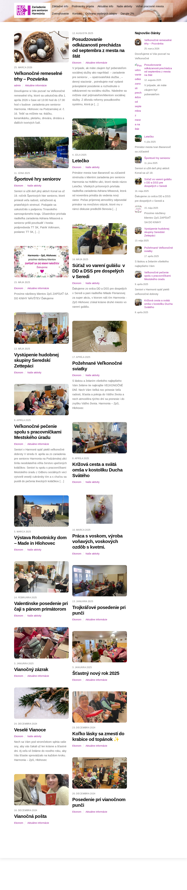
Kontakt (77, 13)
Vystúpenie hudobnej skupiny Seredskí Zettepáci (36, 360)
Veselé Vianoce (30, 729)
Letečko (80, 160)
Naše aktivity (124, 6)
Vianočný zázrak (31, 669)
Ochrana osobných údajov (101, 13)
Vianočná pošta (30, 816)
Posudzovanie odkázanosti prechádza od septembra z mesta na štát (158, 69)
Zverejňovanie (60, 13)
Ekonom (76, 62)
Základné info (60, 6)
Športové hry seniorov (37, 179)
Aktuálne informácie (36, 85)
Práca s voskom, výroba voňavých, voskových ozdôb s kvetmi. (97, 541)
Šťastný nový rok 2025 (95, 673)
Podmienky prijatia (83, 6)
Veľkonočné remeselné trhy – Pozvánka (158, 42)
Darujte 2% (127, 13)
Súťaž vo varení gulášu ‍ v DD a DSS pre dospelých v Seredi (98, 271)
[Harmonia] (32, 16)
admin (17, 85)
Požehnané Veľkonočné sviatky (158, 249)
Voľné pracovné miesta (150, 6)
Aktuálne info (105, 6)
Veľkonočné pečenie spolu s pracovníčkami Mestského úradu (37, 432)
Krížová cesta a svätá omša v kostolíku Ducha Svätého (97, 470)
